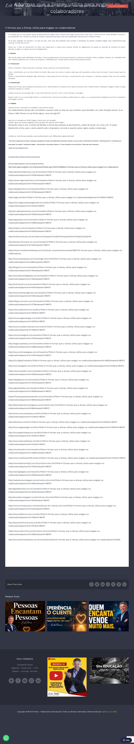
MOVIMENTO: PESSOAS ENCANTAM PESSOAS (25, 616)
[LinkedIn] (38, 680)
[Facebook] (18, 680)
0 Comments (25, 637)
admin (10, 571)
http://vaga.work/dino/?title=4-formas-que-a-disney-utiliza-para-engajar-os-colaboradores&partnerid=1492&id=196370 (60, 197)
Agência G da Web (109, 712)
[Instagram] (31, 680)
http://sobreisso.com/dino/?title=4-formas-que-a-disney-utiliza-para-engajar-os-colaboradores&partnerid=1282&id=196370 (62, 422)
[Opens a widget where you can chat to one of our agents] (126, 740)
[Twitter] (11, 680)
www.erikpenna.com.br (21, 148)
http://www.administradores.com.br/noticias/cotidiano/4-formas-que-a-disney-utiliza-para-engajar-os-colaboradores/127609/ (64, 540)
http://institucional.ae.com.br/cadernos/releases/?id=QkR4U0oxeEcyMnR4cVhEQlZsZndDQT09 (49, 237)
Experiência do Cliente (67, 616)
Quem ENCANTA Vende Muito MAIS (109, 616)
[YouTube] (24, 680)
